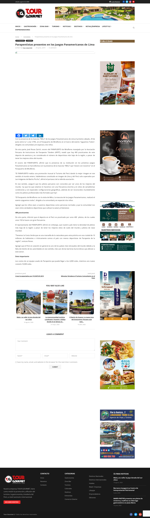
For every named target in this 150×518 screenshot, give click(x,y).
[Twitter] (127, 2)
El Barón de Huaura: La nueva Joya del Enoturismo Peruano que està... (81, 319)
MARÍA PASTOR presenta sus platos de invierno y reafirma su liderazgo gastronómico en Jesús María (128, 500)
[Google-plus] (140, 514)
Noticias (67, 26)
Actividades (26, 37)
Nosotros (43, 481)
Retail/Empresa (93, 26)
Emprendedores (22, 30)
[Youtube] (133, 2)
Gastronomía (30, 26)
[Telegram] (33, 135)
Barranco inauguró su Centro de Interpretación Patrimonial (125, 489)
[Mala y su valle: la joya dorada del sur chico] (28, 302)
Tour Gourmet (27, 48)
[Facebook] (123, 2)
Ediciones (92, 497)
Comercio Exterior (71, 499)
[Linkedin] (40, 135)
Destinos (78, 26)
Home (17, 37)
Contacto (44, 473)
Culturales (68, 488)
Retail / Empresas (95, 487)
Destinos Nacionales (96, 476)
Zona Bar (44, 26)
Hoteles (91, 483)
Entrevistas (68, 495)
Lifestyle (106, 26)
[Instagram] (130, 2)
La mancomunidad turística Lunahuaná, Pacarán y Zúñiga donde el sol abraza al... (55, 319)
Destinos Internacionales (97, 480)
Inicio (17, 26)
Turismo (55, 26)
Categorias (70, 473)
